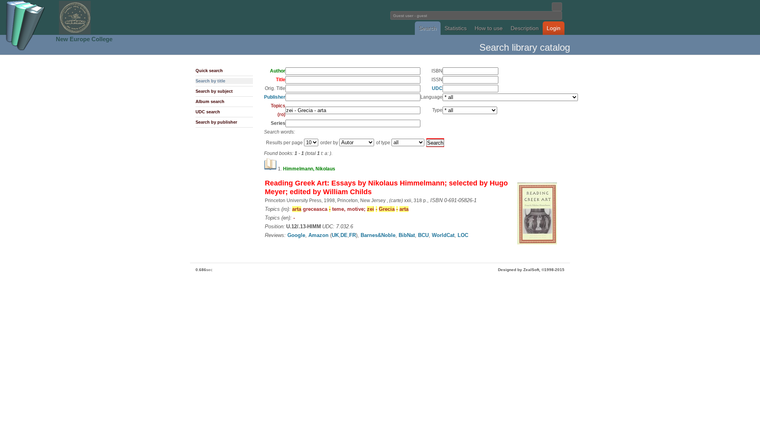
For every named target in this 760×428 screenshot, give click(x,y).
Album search (210, 101)
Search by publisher (216, 122)
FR (352, 235)
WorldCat (443, 235)
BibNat (407, 235)
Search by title (210, 80)
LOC (463, 235)
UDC (437, 88)
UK (335, 235)
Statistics (456, 28)
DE (344, 235)
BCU (423, 235)
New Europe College (84, 39)
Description (525, 28)
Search (428, 28)
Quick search (209, 70)
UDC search (208, 111)
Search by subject (214, 91)
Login (553, 28)
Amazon (318, 235)
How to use (489, 28)
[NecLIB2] (75, 33)
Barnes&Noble (378, 235)
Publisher (274, 97)
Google (296, 235)
